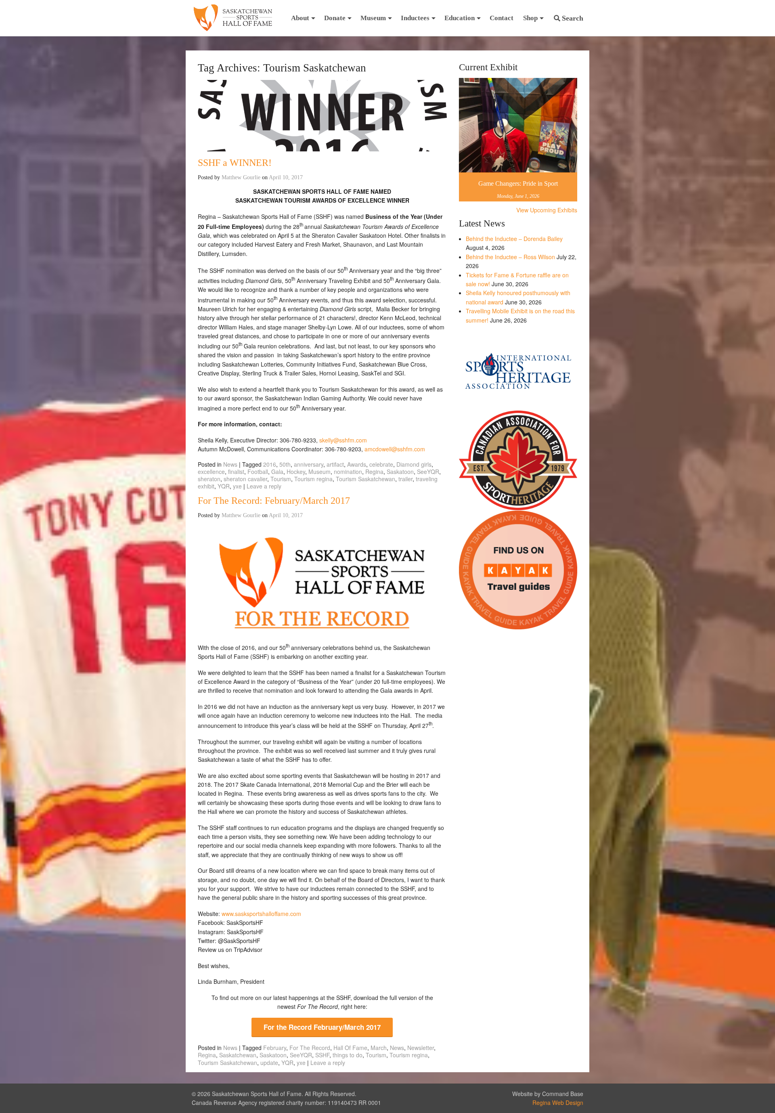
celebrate (381, 464)
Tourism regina (313, 479)
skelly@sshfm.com (343, 440)
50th (285, 464)
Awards (356, 464)
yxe (237, 486)
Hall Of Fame (350, 1048)
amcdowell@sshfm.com (394, 449)
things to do (347, 1055)
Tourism (280, 479)
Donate (335, 18)
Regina (374, 471)
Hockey (296, 471)
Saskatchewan (237, 1055)
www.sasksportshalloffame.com (261, 914)
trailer (405, 479)
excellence (211, 471)
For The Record (309, 1048)
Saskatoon (400, 471)
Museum (373, 18)
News (230, 464)
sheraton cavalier (245, 479)
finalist (236, 471)
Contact (501, 18)
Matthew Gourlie (241, 177)
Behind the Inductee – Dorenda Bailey (514, 239)
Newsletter (420, 1048)
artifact (335, 464)
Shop (530, 18)
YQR (224, 486)
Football (257, 471)
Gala (277, 471)
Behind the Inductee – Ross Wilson (510, 257)
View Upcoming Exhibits (546, 210)
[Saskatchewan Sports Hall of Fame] (233, 18)
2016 (269, 464)
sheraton (209, 479)
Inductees (415, 18)
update (269, 1063)
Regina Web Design (557, 1102)
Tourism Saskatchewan (365, 479)
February (274, 1048)
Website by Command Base (547, 1094)
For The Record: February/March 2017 (274, 500)
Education (459, 18)
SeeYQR (428, 471)
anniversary (308, 464)
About (300, 18)
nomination (348, 471)
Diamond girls (413, 464)
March (379, 1048)
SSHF (322, 1055)
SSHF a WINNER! (235, 162)
